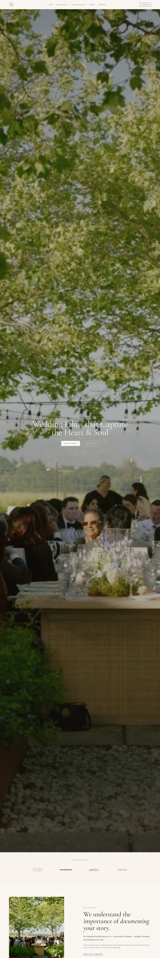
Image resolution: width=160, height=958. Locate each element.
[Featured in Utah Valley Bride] (94, 869)
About (92, 4)
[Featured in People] (37, 869)
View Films (90, 443)
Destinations (78, 5)
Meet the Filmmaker (93, 954)
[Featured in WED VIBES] (66, 869)
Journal (102, 4)
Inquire (145, 4)
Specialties (61, 5)
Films (50, 4)
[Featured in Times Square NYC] (122, 869)
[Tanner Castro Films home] (11, 4)
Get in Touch (70, 443)
